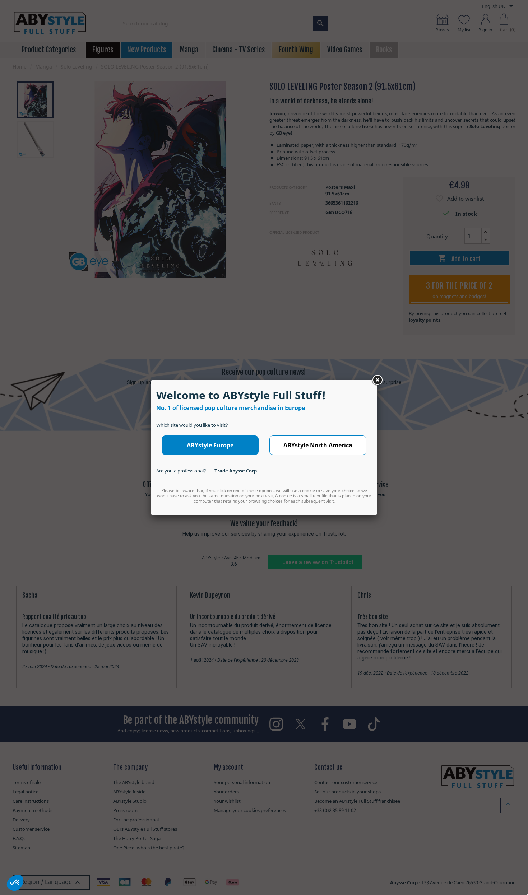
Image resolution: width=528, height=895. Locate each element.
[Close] (377, 380)
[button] (15, 882)
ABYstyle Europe (210, 445)
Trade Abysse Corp (235, 470)
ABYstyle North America (317, 445)
